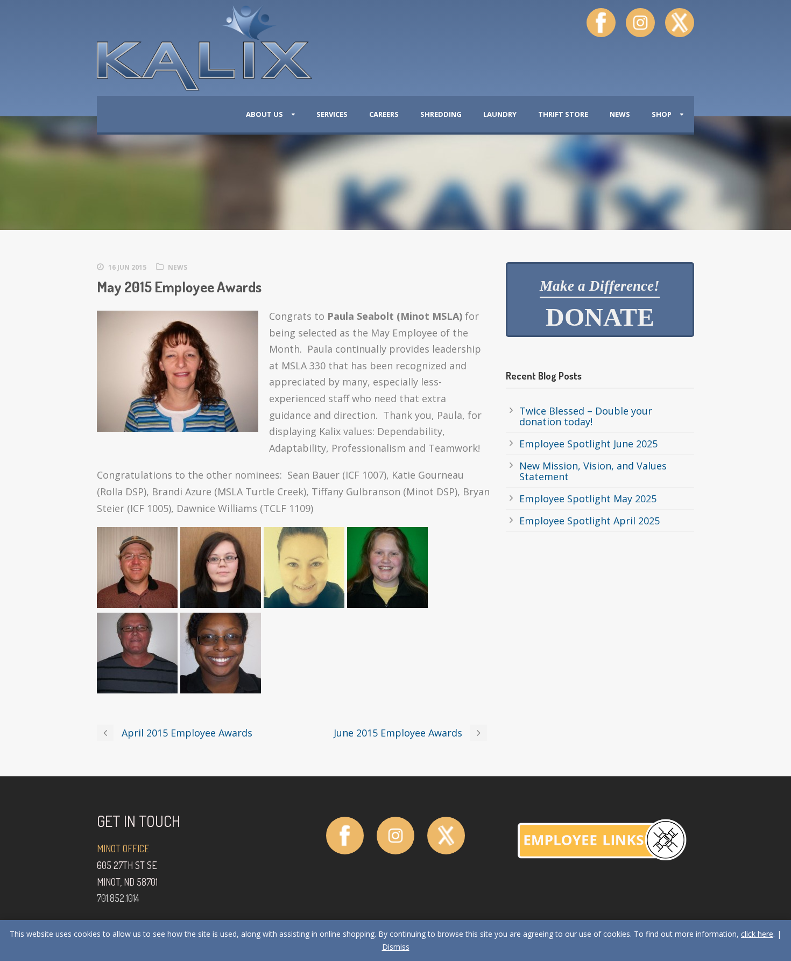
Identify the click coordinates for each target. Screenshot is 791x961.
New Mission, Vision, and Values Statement (593, 471)
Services (332, 114)
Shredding (441, 114)
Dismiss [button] (395, 947)
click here (757, 934)
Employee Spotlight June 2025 (588, 443)
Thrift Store (563, 114)
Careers (384, 114)
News (620, 114)
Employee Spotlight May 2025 (587, 498)
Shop (662, 114)
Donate (600, 305)
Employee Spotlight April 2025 (589, 520)
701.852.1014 (118, 898)
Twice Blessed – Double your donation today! (585, 416)
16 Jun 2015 (127, 267)
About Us (264, 114)
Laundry (500, 114)
